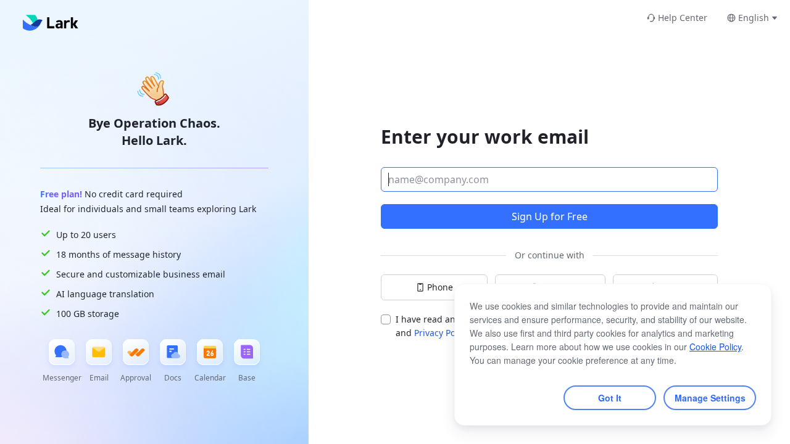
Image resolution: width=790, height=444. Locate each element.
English (753, 17)
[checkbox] (386, 319)
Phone (440, 287)
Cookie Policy (715, 346)
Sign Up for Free (550, 216)
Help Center (682, 17)
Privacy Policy (443, 333)
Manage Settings (710, 398)
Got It (610, 398)
